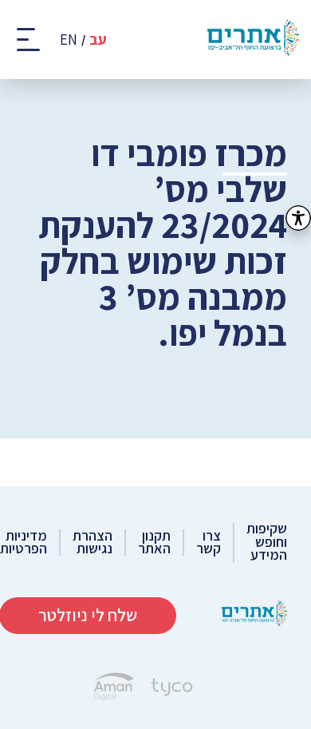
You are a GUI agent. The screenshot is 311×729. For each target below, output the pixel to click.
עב (98, 39)
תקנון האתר (154, 542)
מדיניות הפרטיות (23, 542)
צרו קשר (208, 542)
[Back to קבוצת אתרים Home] (254, 615)
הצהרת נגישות (92, 542)
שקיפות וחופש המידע (266, 542)
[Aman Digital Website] (114, 688)
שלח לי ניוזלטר (87, 615)
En (68, 39)
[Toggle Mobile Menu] (30, 39)
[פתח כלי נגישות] (298, 218)
